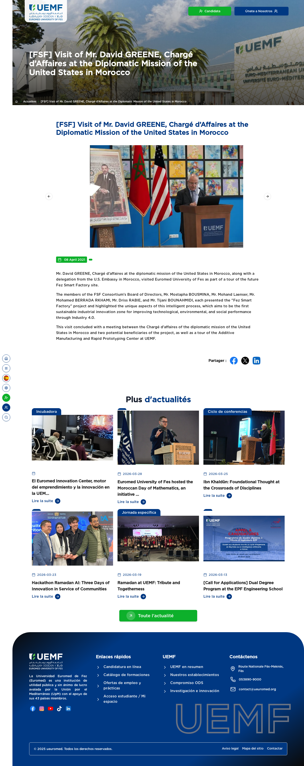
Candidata (212, 11)
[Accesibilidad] (6, 388)
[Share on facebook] (234, 361)
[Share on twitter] (245, 361)
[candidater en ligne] (6, 398)
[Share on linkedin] (256, 361)
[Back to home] (6, 358)
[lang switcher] (6, 368)
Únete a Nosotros (258, 11)
